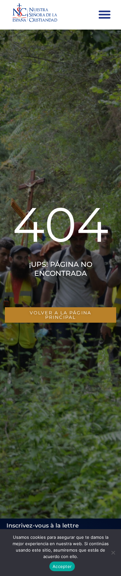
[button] (104, 14)
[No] (113, 552)
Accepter (62, 566)
